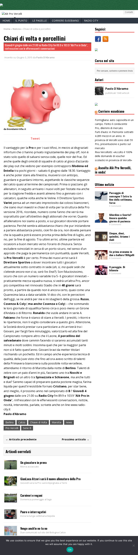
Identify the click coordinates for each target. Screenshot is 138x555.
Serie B (27, 428)
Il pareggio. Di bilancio (117, 268)
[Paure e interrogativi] (10, 516)
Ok (70, 549)
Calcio (21, 422)
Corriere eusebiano (65, 20)
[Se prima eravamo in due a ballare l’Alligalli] (101, 257)
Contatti (129, 12)
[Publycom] (1, 4)
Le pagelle (39, 20)
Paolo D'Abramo (45, 57)
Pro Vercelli (11, 428)
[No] (133, 545)
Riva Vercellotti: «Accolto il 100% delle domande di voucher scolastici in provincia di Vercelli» (113, 156)
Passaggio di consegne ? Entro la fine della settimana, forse (120, 198)
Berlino (9, 422)
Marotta (56, 422)
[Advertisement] (46, 69)
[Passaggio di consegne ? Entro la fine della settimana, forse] (101, 198)
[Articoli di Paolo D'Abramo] (99, 93)
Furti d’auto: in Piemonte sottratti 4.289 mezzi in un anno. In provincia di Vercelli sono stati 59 (114, 136)
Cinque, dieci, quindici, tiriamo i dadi (119, 236)
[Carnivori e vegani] (10, 500)
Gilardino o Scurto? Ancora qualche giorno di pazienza (120, 218)
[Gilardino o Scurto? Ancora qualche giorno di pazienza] (101, 220)
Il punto (21, 20)
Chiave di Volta (38, 422)
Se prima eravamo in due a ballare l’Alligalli (121, 253)
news (69, 422)
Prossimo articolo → (75, 439)
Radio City (91, 20)
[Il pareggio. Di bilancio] (101, 273)
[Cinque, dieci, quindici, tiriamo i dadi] (101, 239)
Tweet (35, 138)
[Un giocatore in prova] (10, 467)
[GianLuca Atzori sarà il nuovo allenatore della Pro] (10, 484)
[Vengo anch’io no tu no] (10, 533)
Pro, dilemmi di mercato (109, 128)
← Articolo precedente (21, 439)
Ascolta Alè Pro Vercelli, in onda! (113, 169)
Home (6, 20)
